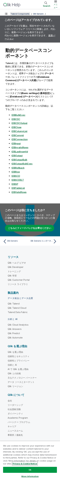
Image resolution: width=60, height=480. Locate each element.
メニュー (56, 6)
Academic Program (18, 417)
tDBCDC (16, 119)
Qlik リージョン (15, 386)
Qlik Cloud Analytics (18, 324)
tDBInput (16, 143)
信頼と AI (12, 365)
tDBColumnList (19, 131)
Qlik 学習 (12, 275)
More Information (30, 476)
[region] (30, 460)
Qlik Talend (14, 303)
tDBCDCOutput (19, 123)
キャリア (12, 426)
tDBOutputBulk (19, 159)
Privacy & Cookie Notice (25, 463)
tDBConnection (20, 139)
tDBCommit (18, 135)
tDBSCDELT (18, 179)
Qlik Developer (15, 267)
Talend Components (20, 14)
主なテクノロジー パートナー (22, 377)
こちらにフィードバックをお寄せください (29, 228)
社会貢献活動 (14, 409)
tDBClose (16, 127)
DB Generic (38, 14)
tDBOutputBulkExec (22, 163)
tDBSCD (16, 175)
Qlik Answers (15, 329)
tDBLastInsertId (20, 151)
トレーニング (14, 271)
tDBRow (16, 171)
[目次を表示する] (6, 14)
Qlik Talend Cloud (17, 308)
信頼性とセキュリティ (19, 356)
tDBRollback (18, 167)
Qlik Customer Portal (19, 280)
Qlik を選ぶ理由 (15, 352)
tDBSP (15, 184)
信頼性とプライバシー (19, 360)
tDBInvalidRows (20, 147)
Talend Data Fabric (18, 312)
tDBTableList (18, 188)
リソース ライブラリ (18, 284)
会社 (10, 400)
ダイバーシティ (15, 413)
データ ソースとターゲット (21, 382)
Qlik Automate (15, 337)
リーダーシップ (15, 405)
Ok (30, 470)
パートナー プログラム (19, 422)
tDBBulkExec (18, 115)
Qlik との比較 (14, 373)
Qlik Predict (14, 333)
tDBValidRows (19, 192)
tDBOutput (17, 155)
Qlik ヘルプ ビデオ (17, 262)
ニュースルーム (15, 430)
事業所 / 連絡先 (15, 435)
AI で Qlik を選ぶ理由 (18, 369)
